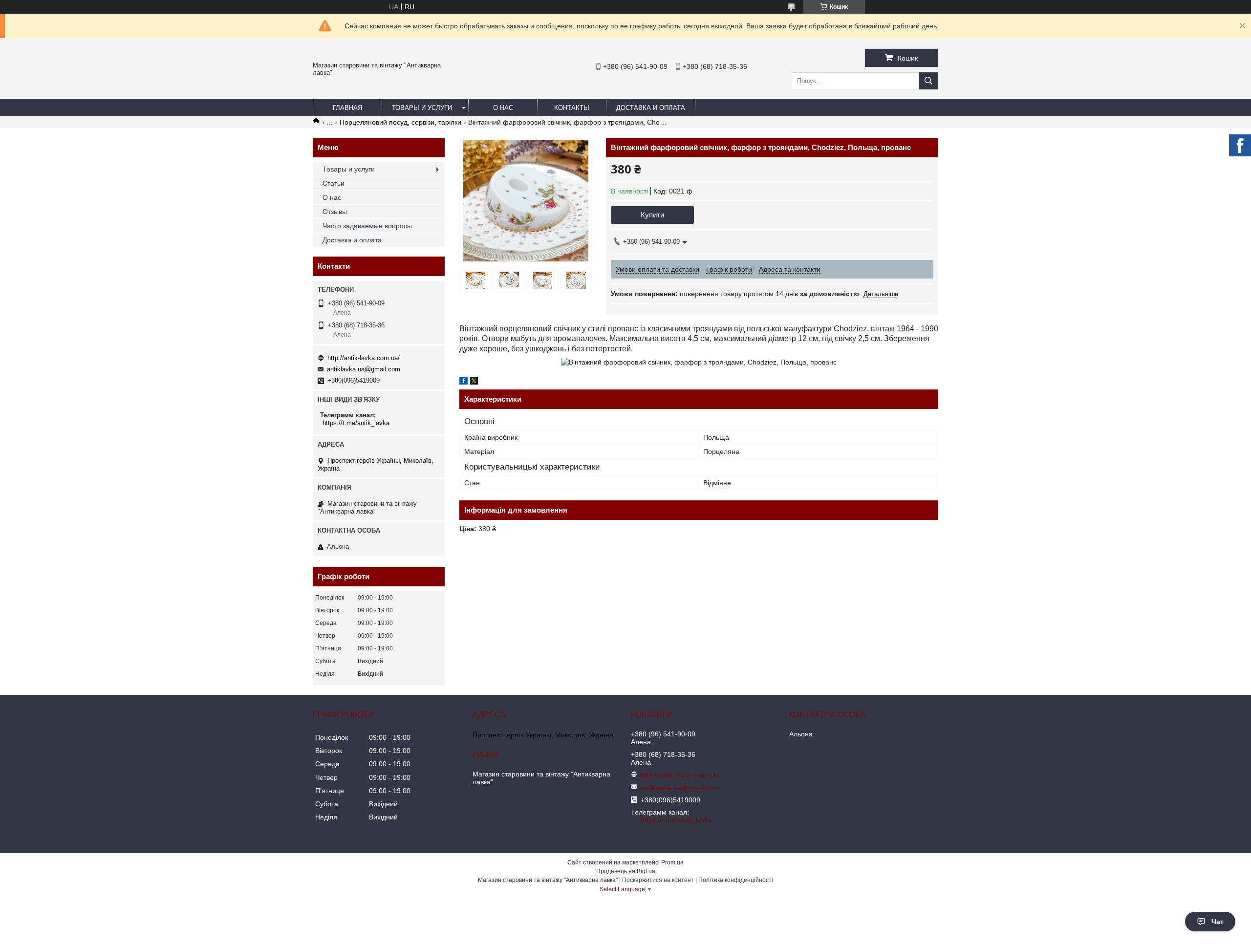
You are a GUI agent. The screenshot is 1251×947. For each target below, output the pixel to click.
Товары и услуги (422, 107)
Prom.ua (672, 862)
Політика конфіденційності (735, 880)
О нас (503, 107)
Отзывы (335, 211)
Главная (347, 107)
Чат (1217, 921)
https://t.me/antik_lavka (356, 423)
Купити (652, 215)
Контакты (571, 107)
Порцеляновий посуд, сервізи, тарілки (400, 122)
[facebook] (463, 382)
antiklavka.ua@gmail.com (363, 369)
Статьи (334, 183)
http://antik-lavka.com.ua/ (363, 358)
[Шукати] (928, 80)
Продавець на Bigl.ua (625, 871)
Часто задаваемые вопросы (367, 226)
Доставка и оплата (650, 107)
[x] (474, 382)
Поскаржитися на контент (658, 880)
